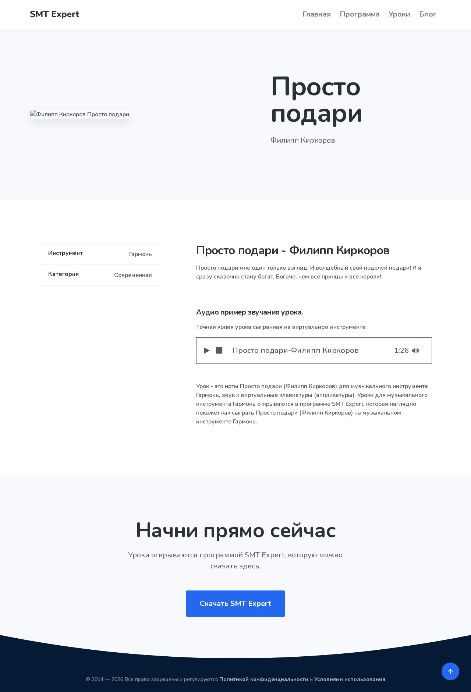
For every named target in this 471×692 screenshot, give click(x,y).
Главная (316, 14)
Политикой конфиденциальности (263, 679)
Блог (427, 14)
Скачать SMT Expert (235, 603)
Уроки (399, 14)
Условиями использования (349, 679)
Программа (360, 14)
